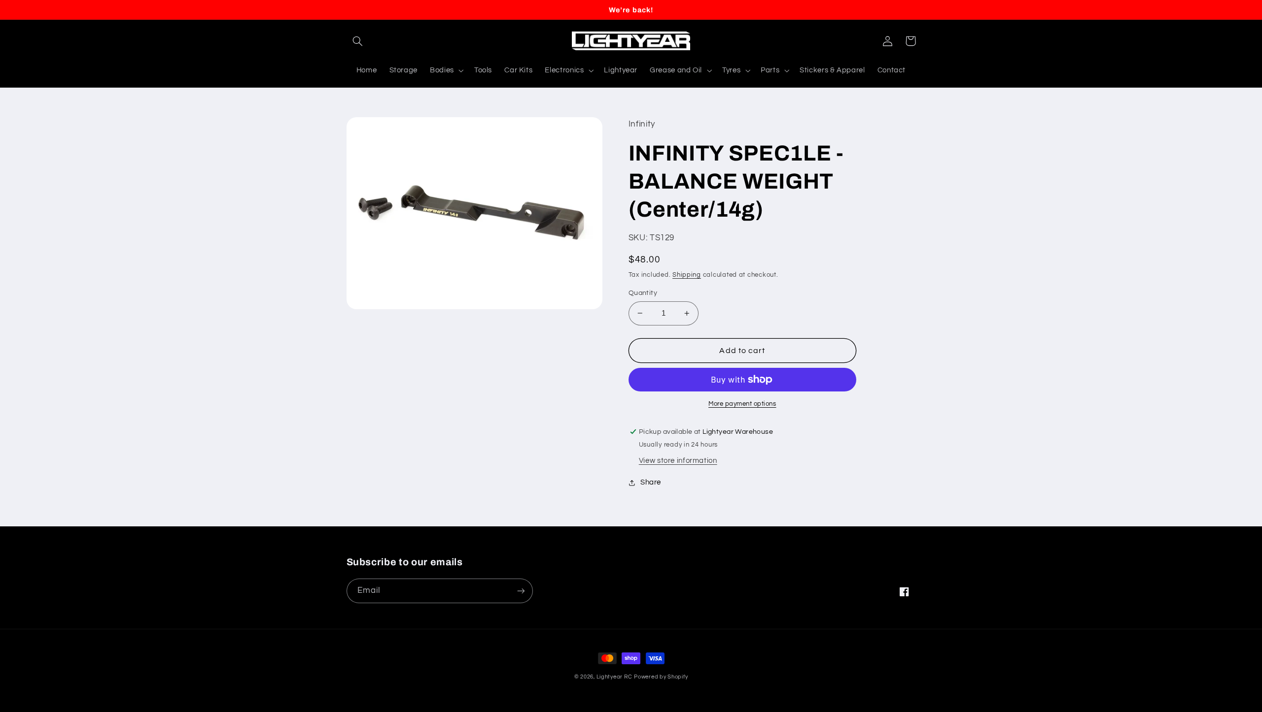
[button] (358, 41)
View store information (678, 460)
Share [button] (650, 482)
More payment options (742, 404)
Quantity (643, 293)
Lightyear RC (614, 677)
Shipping (686, 275)
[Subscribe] (520, 591)
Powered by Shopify (661, 677)
